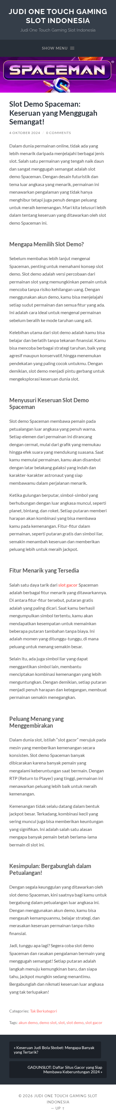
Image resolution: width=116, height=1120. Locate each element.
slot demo (75, 1022)
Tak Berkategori (43, 1011)
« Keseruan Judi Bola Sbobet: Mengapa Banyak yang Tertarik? (54, 1049)
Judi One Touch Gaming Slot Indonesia (58, 16)
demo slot (48, 1022)
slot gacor (68, 584)
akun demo (28, 1022)
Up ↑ (60, 1108)
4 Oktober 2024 (24, 133)
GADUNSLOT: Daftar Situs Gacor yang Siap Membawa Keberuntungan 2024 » (65, 1069)
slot (61, 1022)
